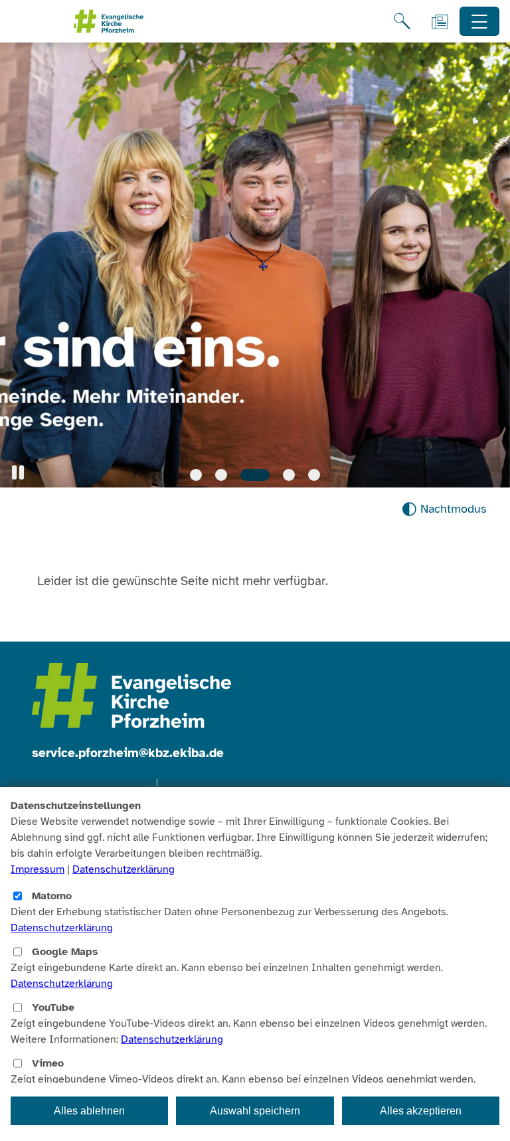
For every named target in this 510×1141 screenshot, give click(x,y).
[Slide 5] (314, 475)
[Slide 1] (196, 475)
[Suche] (402, 21)
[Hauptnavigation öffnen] (480, 22)
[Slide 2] (221, 475)
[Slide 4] (289, 475)
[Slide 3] (255, 475)
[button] (18, 472)
